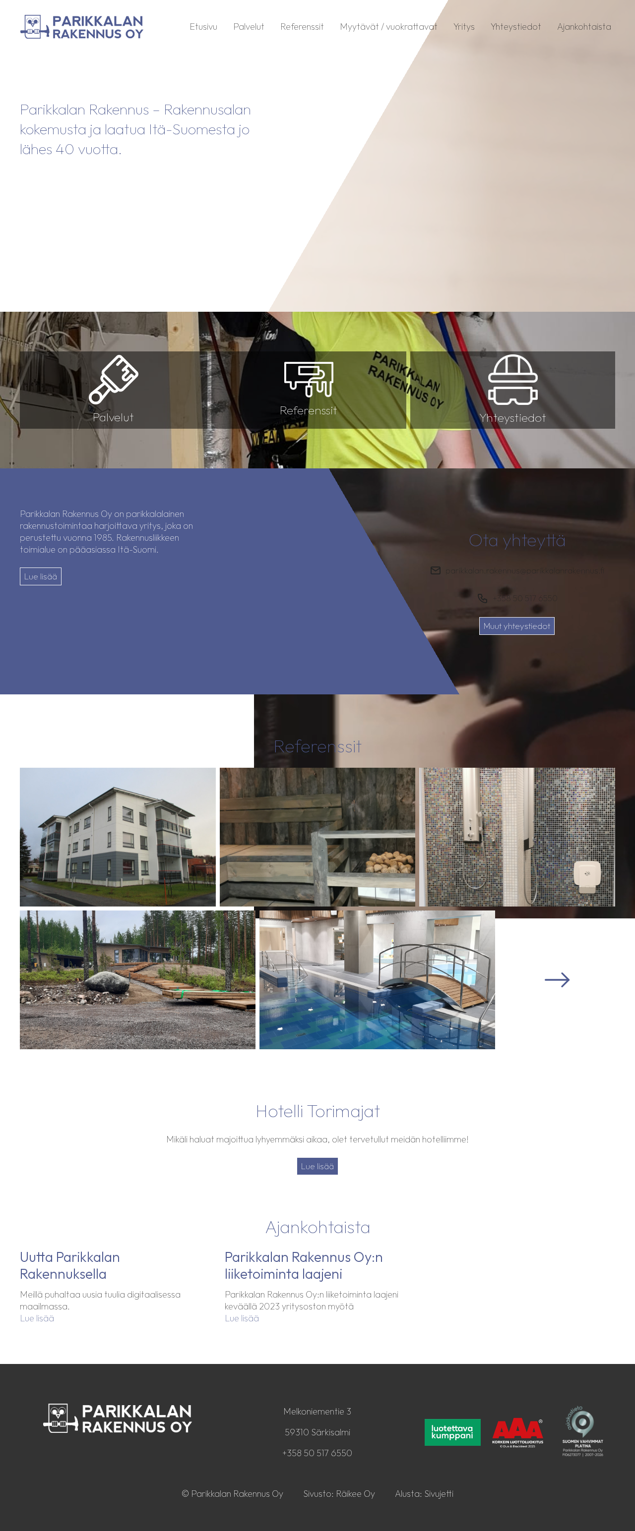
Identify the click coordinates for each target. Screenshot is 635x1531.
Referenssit (302, 26)
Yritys (464, 26)
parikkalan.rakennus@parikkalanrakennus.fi (524, 570)
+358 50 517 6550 (525, 598)
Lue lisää (40, 576)
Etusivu (203, 26)
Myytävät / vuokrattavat (389, 26)
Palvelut (248, 26)
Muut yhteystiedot (517, 626)
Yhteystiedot (516, 26)
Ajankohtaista (584, 26)
